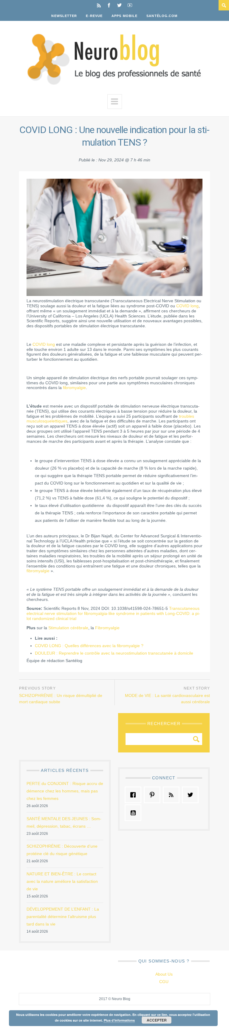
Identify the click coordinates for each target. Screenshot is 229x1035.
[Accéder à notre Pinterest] (154, 794)
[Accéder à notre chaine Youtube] (134, 812)
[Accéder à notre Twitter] (192, 794)
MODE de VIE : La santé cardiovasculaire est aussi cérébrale (167, 698)
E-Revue (94, 16)
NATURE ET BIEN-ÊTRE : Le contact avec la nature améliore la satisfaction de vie (62, 881)
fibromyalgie (74, 387)
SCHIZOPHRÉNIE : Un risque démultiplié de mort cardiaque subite (60, 698)
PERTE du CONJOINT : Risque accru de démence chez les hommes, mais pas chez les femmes (65, 791)
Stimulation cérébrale (68, 627)
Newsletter (64, 16)
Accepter (157, 1020)
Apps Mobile (124, 16)
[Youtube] (130, 5)
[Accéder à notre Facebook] (134, 794)
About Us (164, 974)
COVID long (187, 305)
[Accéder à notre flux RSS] (173, 794)
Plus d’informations (119, 1020)
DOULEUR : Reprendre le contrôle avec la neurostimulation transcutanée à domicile (114, 653)
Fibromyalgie (107, 627)
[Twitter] (119, 5)
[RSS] (99, 5)
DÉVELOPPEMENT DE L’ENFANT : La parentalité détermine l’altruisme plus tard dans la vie (63, 916)
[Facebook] (109, 5)
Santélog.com (161, 16)
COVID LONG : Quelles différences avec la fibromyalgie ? (89, 645)
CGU (163, 981)
